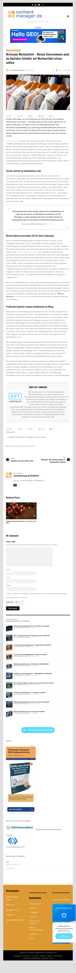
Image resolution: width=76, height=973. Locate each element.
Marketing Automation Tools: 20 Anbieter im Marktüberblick (31, 664)
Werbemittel (31, 446)
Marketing (9, 50)
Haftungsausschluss (35, 904)
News (14, 50)
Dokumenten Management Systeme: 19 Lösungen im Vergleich (31, 702)
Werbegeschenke (13, 141)
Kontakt (31, 938)
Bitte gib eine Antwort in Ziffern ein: (16, 597)
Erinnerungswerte (21, 296)
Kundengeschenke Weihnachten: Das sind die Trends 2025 (21, 522)
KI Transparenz (33, 912)
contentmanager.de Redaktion (17, 70)
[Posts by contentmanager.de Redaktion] (7, 70)
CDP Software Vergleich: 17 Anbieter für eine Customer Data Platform (34, 683)
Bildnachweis (33, 934)
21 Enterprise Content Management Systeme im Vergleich (30, 654)
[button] (11, 116)
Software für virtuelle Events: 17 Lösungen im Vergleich (30, 692)
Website (8, 585)
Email (8, 577)
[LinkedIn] (35, 4)
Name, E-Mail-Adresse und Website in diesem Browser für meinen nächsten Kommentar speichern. (37, 594)
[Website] (15, 485)
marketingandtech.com (15, 847)
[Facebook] (32, 4)
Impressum (32, 917)
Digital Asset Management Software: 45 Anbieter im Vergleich (31, 626)
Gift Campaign (50, 224)
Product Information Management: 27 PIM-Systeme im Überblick (32, 645)
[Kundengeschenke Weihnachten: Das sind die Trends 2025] (18, 510)
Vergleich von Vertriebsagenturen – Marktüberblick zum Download (33, 673)
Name (8, 569)
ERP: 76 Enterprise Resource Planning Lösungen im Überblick (31, 635)
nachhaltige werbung (13, 446)
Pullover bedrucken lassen (27, 252)
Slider (18, 50)
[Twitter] (38, 4)
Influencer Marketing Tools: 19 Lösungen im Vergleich (29, 711)
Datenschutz (33, 908)
